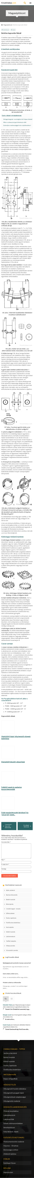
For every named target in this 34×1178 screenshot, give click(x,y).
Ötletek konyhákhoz (11, 1111)
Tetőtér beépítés (11, 941)
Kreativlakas (8, 3)
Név (3, 860)
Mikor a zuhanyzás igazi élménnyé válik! (15, 122)
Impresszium (8, 1172)
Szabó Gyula (6, 1025)
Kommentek (6, 998)
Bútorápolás (9, 904)
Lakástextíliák (8, 1119)
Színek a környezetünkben (13, 1123)
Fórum (12, 998)
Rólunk (7, 1168)
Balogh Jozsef (7, 1015)
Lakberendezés (10, 936)
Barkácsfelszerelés (11, 895)
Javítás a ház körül (10, 1053)
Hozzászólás (6, 842)
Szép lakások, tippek (10, 1132)
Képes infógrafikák (10, 1079)
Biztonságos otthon (10, 1150)
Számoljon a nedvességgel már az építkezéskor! (17, 125)
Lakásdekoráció (9, 1115)
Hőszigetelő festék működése (14, 1089)
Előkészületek (10, 913)
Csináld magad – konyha (13, 909)
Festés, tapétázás (11, 918)
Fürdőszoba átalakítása (13, 922)
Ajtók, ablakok (10, 890)
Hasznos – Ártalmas (10, 1146)
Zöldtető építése (9, 1154)
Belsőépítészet (9, 1127)
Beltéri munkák (10, 899)
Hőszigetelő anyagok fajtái (13, 1093)
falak (13, 30)
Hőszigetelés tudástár (11, 1101)
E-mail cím (5, 864)
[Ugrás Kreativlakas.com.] (2, 25)
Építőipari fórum (9, 1163)
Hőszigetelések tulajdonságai (14, 1097)
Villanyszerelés (10, 945)
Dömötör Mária (7, 1005)
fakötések (6, 30)
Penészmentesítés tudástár (13, 1142)
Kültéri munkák (10, 932)
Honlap (3, 869)
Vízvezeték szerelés (12, 950)
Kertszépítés (10, 927)
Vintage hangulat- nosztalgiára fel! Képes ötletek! (18, 119)
